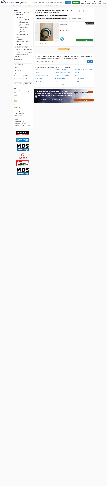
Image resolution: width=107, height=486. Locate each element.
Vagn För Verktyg (79, 78)
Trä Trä (77, 72)
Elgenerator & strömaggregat (24, 42)
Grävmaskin (21, 37)
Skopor (21, 29)
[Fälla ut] (64, 45)
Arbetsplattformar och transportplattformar (23, 35)
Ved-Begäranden (79, 81)
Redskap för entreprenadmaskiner (23, 15)
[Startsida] (13, 5)
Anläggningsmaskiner (22, 12)
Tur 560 (77, 75)
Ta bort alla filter (77, 18)
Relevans (86, 11)
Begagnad (18, 107)
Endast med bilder (20, 121)
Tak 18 (56, 81)
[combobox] (23, 98)
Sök (68, 2)
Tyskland (20, 101)
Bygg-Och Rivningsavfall (41, 75)
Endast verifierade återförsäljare (23, 126)
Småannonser (19, 113)
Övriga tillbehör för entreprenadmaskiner (24, 24)
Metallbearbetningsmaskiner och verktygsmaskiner (23, 46)
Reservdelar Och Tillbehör (62, 75)
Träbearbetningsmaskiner (23, 52)
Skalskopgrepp (23, 27)
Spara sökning (64, 49)
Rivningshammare (24, 31)
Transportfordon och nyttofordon (23, 50)
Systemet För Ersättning (61, 78)
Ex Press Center (39, 81)
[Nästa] (57, 32)
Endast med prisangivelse (21, 78)
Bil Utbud (37, 72)
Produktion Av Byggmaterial (62, 72)
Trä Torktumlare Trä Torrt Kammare (85, 69)
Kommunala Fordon (60, 69)
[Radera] (47, 15)
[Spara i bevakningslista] (92, 26)
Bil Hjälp (37, 69)
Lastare (20, 39)
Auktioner (18, 115)
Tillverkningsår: (17, 81)
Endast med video (20, 123)
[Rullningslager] (47, 32)
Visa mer (64, 84)
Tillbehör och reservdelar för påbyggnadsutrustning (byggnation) (25, 19)
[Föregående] (35, 32)
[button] (104, 2)
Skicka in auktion (83, 100)
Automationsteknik (21, 54)
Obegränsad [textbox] (18, 98)
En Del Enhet (38, 78)
